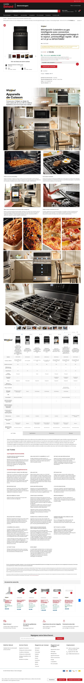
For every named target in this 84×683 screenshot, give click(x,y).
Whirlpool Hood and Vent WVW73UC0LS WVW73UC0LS (8, 601)
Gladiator (37, 654)
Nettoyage (53, 651)
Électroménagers (7, 15)
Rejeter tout (62, 679)
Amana (36, 658)
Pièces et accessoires (55, 657)
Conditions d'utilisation (24, 652)
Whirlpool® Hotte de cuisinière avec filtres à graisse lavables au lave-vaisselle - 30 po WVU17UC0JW (69, 601)
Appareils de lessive (55, 655)
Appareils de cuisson (55, 649)
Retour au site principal (76, 5)
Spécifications (32, 433)
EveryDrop (37, 660)
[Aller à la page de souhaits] (76, 11)
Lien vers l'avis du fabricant (34, 575)
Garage (52, 659)
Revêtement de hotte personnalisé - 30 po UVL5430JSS (45, 601)
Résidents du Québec (23, 659)
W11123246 (31, 603)
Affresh (36, 664)
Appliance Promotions (24, 648)
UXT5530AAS (55, 604)
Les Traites (13, 433)
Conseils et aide (56, 15)
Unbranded (37, 652)
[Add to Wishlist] (77, 64)
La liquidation (54, 661)
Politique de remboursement (25, 650)
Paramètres (52, 679)
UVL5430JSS (43, 604)
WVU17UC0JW (67, 604)
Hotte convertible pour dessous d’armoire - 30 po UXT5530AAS (57, 601)
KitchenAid (37, 648)
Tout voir (37, 666)
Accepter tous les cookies (75, 679)
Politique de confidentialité (25, 654)
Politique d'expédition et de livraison (25, 657)
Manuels (71, 433)
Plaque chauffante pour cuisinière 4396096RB (21, 601)
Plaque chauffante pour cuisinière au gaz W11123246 (33, 601)
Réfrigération (54, 653)
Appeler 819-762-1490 (73, 651)
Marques (16, 15)
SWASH (36, 662)
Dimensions (51, 433)
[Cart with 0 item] (79, 11)
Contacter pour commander (49, 66)
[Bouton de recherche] (59, 11)
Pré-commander (54, 663)
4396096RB (19, 603)
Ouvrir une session (65, 11)
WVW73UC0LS (7, 604)
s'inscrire (72, 11)
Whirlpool (37, 650)
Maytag (36, 656)
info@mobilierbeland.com (73, 653)
